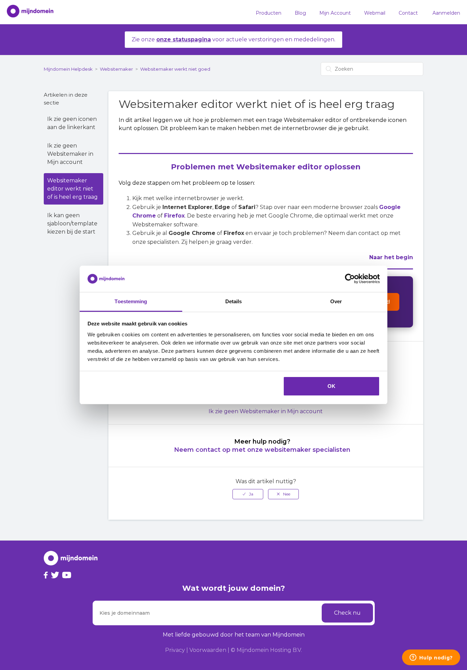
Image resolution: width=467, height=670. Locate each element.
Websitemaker (116, 69)
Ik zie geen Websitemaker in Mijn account (70, 153)
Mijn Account (335, 13)
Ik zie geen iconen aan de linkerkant (72, 123)
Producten (268, 13)
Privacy (175, 650)
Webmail (374, 13)
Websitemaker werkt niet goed (175, 69)
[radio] (247, 494)
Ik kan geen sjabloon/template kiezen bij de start (72, 223)
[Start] (26, 12)
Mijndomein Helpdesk (68, 69)
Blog (300, 13)
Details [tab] (233, 301)
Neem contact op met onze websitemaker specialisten (262, 449)
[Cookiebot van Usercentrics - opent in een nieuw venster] (350, 279)
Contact (408, 13)
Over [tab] (336, 301)
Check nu (347, 613)
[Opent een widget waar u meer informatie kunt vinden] (431, 658)
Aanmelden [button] (446, 13)
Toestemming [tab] (131, 301)
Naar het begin (391, 257)
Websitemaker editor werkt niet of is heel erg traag (72, 188)
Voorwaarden (207, 650)
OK (331, 386)
